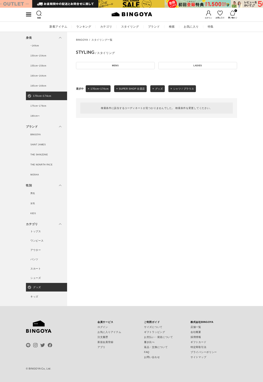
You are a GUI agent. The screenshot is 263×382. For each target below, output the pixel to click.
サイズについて (153, 327)
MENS (115, 65)
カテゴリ (106, 26)
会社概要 (196, 332)
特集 (211, 26)
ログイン (103, 327)
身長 (29, 37)
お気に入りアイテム (109, 332)
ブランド (154, 26)
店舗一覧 (196, 327)
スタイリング (130, 26)
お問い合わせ (152, 357)
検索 (172, 26)
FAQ (146, 352)
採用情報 (196, 337)
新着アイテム (58, 26)
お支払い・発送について (158, 337)
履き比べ (149, 342)
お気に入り (191, 26)
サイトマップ (198, 357)
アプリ (101, 347)
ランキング (83, 26)
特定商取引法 (198, 347)
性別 (29, 185)
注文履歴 (103, 337)
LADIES (197, 65)
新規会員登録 (105, 342)
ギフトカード (198, 342)
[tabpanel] (65, 4)
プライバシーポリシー (204, 352)
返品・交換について (156, 347)
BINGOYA (82, 39)
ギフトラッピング (154, 332)
